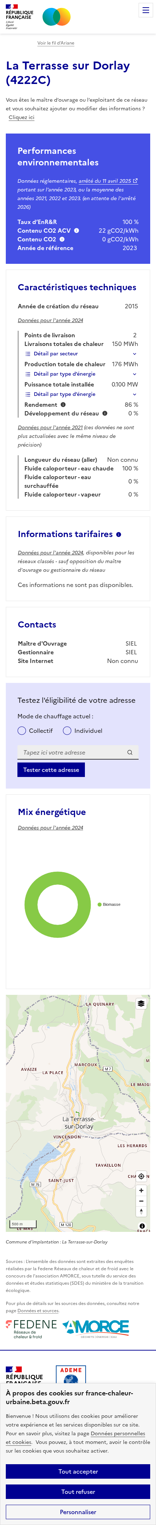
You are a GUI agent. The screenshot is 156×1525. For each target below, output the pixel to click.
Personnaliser (78, 1512)
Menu (146, 10)
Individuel (88, 730)
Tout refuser (78, 1491)
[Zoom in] (141, 1190)
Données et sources (37, 1311)
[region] (78, 1113)
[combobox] (78, 752)
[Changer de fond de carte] (141, 1003)
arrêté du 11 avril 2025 (105, 181)
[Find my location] (141, 1176)
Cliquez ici (21, 117)
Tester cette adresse (51, 769)
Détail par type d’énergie (64, 374)
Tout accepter (78, 1471)
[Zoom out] (141, 1201)
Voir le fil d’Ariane (55, 43)
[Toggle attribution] (142, 1226)
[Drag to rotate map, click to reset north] (141, 1211)
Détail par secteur (56, 354)
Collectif (41, 730)
